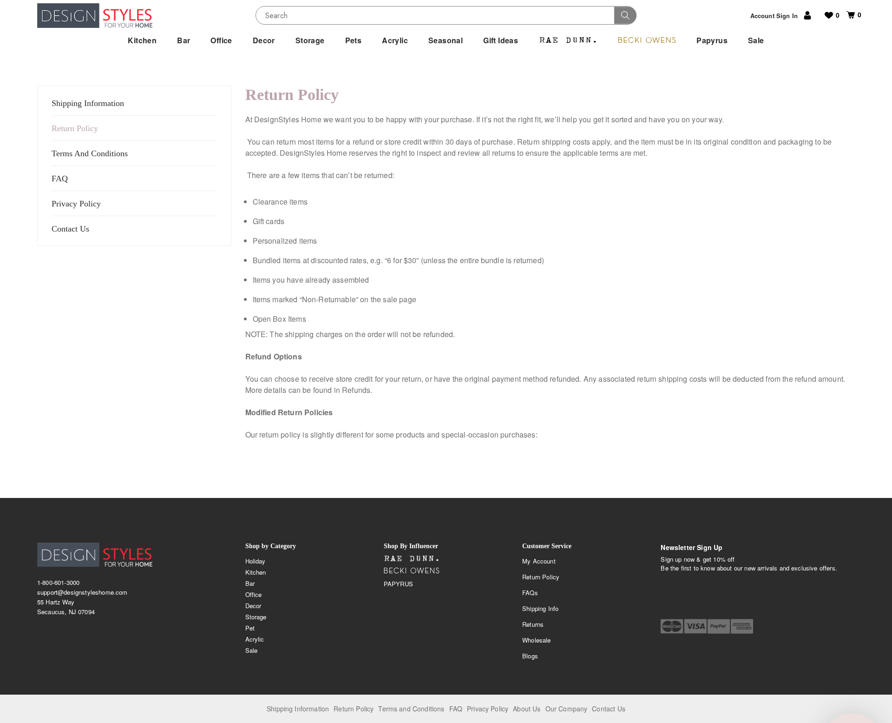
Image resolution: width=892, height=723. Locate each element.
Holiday (255, 561)
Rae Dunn (411, 559)
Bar (250, 583)
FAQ (60, 178)
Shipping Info (540, 608)
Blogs (530, 655)
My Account (539, 561)
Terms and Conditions (411, 708)
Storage (256, 616)
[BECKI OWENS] (646, 40)
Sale (251, 650)
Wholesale (536, 640)
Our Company (566, 708)
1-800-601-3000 (58, 582)
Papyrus (398, 583)
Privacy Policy (76, 203)
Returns (533, 624)
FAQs (530, 592)
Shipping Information (88, 103)
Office (253, 594)
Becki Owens (411, 571)
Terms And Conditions (90, 153)
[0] (847, 15)
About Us (526, 708)
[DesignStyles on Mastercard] (672, 626)
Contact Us (70, 228)
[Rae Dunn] (567, 40)
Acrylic (254, 639)
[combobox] (446, 15)
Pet (250, 628)
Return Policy (75, 128)
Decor (253, 605)
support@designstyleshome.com (82, 592)
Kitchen (255, 572)
